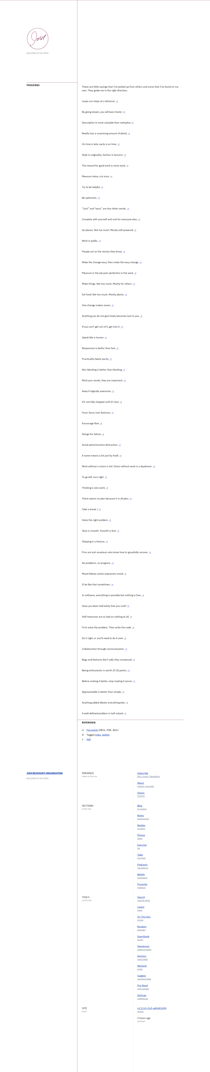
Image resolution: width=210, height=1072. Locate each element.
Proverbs (142, 884)
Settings (141, 995)
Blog (139, 805)
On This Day (144, 916)
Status (141, 792)
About (140, 782)
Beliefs (141, 874)
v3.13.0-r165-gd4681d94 (151, 1008)
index (98, 734)
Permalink (92, 730)
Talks (140, 854)
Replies (141, 825)
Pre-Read (142, 985)
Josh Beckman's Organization (45, 773)
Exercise (142, 844)
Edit (89, 739)
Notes (140, 815)
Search (141, 897)
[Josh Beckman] (38, 39)
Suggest (141, 975)
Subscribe (142, 773)
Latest (140, 906)
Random (142, 926)
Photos (141, 835)
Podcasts (142, 864)
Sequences (143, 946)
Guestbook (143, 936)
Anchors (141, 956)
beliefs (106, 734)
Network (142, 965)
